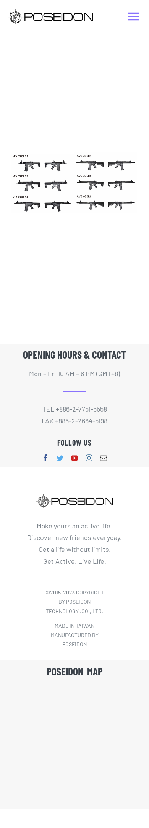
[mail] (103, 457)
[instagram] (89, 457)
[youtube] (74, 457)
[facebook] (45, 457)
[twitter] (60, 457)
